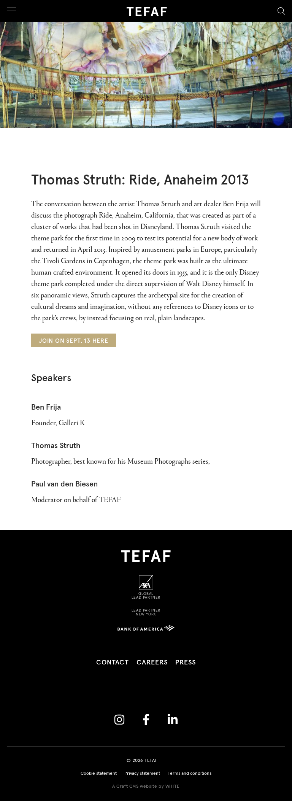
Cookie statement (99, 773)
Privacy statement (142, 773)
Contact (112, 662)
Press (185, 662)
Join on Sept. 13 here (73, 341)
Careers (151, 662)
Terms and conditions (189, 773)
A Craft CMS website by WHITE (146, 786)
